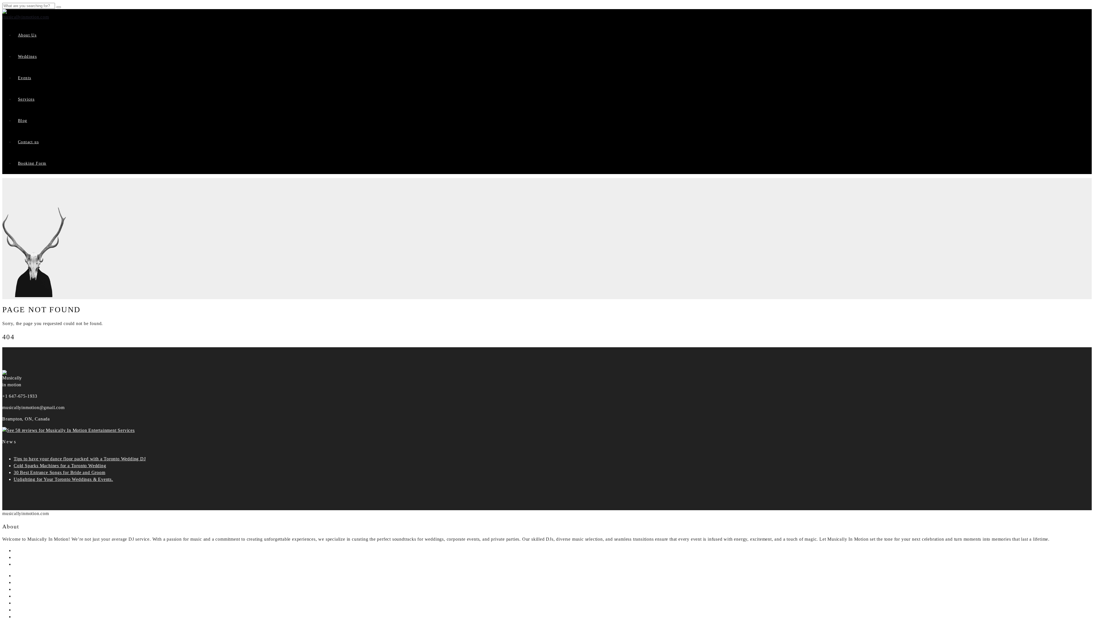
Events (24, 78)
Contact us (28, 142)
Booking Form (32, 163)
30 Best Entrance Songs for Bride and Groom (59, 472)
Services (26, 99)
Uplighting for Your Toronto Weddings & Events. (63, 479)
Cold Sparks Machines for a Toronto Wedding (60, 465)
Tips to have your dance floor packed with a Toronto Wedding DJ (80, 458)
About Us (27, 35)
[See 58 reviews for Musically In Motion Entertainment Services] (68, 430)
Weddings (27, 56)
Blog (22, 121)
